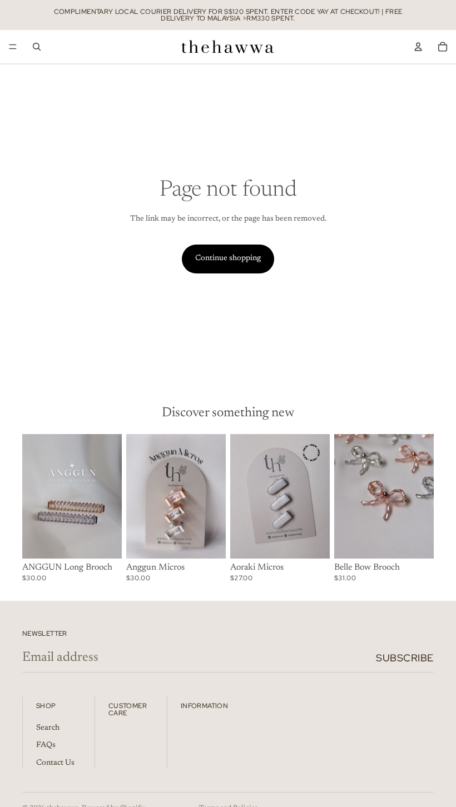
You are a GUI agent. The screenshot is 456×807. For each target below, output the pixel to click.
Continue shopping (228, 258)
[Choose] (105, 541)
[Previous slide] (34, 496)
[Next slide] (109, 496)
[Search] (36, 46)
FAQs (46, 745)
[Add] (209, 541)
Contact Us (55, 762)
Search (48, 727)
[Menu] (13, 46)
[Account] (418, 46)
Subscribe (405, 657)
